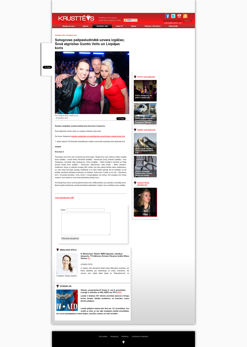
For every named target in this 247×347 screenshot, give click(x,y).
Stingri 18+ (66, 286)
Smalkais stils (102, 26)
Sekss (133, 26)
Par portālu (103, 337)
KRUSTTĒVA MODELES (143, 184)
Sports (85, 26)
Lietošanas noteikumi (140, 337)
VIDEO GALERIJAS (146, 130)
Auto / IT (119, 26)
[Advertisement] (166, 50)
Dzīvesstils (173, 26)
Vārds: (63, 210)
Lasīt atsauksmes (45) (64, 198)
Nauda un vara (68, 26)
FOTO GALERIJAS (146, 77)
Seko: (129, 20)
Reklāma (125, 337)
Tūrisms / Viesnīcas (153, 26)
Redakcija (114, 337)
